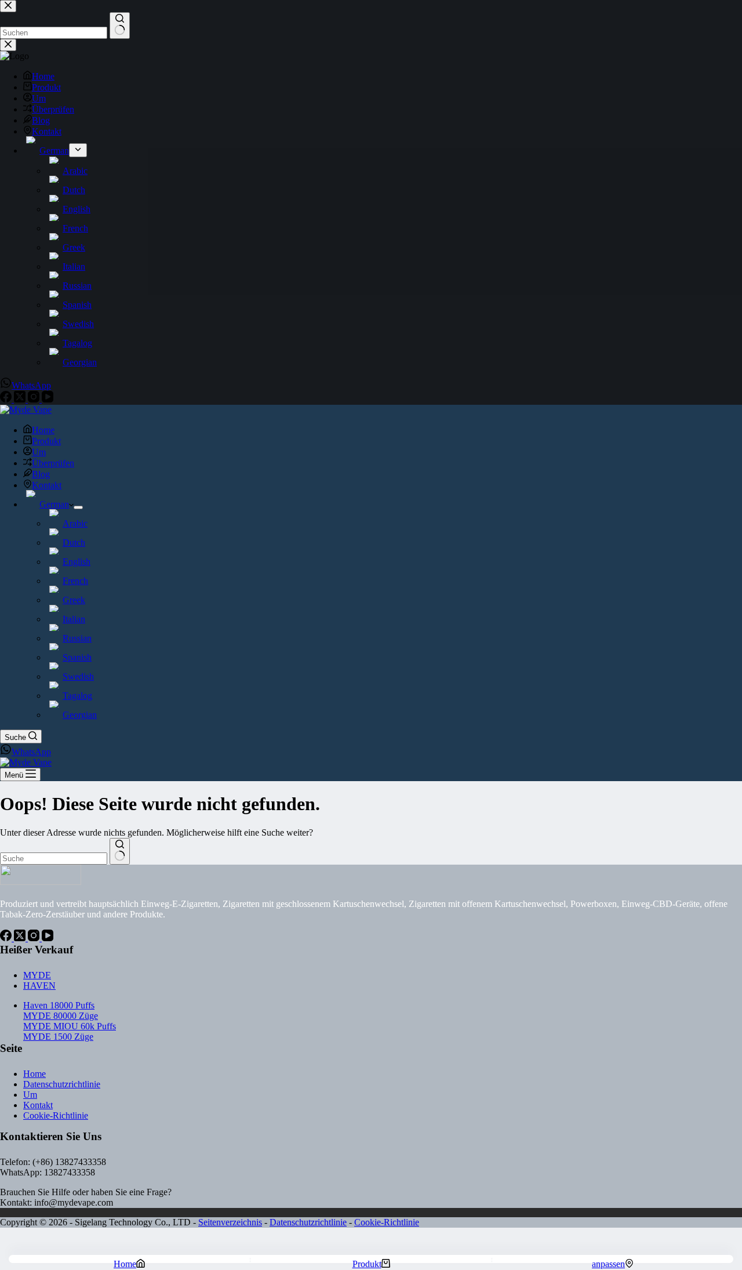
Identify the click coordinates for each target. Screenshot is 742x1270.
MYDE (37, 975)
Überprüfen (53, 463)
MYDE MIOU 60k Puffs (69, 1026)
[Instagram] (35, 938)
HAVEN (39, 985)
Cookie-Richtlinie (55, 1115)
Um (39, 452)
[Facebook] (7, 938)
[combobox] (53, 858)
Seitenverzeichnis (230, 1222)
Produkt (46, 441)
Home (43, 430)
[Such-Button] (120, 851)
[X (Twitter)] (21, 938)
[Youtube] (47, 938)
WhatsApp (31, 752)
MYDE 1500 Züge (58, 1037)
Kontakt (46, 485)
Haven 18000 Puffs (58, 1005)
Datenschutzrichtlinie (61, 1084)
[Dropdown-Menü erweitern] (78, 507)
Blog (41, 474)
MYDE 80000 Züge (60, 1016)
